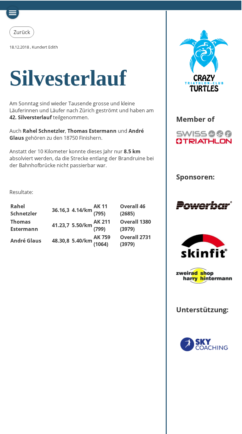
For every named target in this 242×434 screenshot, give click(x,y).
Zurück (22, 32)
